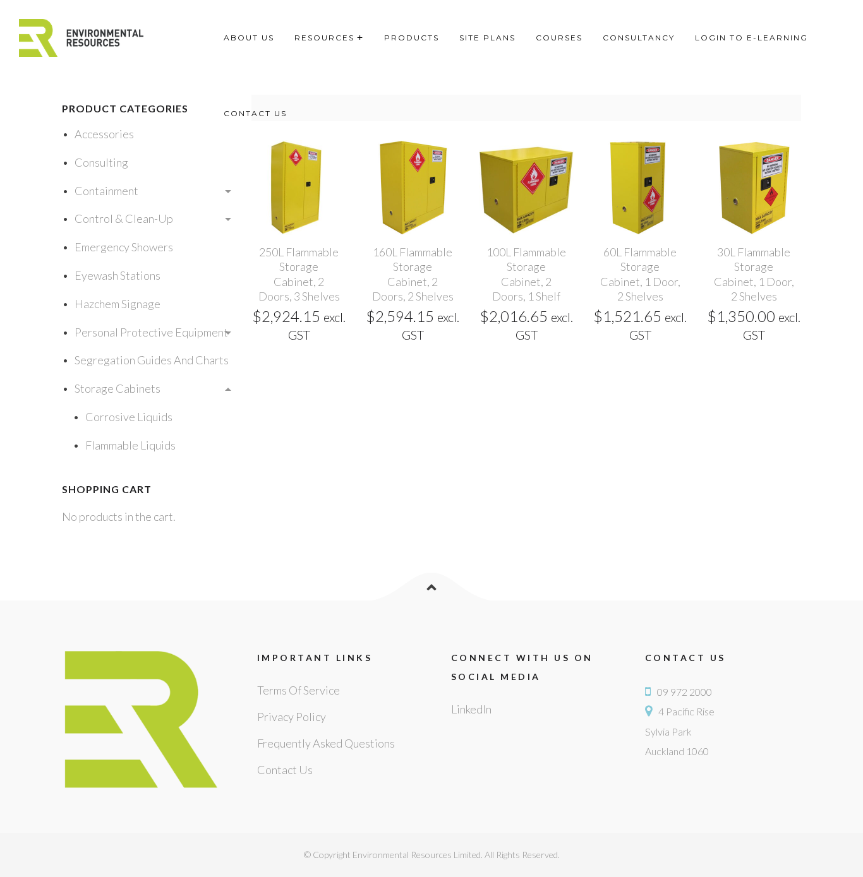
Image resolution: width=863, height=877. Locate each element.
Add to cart (299, 232)
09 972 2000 (684, 692)
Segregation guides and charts (152, 360)
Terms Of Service (298, 690)
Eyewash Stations (117, 275)
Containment (106, 191)
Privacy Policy (291, 717)
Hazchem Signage (117, 304)
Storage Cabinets (117, 388)
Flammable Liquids (130, 445)
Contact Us (285, 770)
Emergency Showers (124, 247)
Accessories (104, 134)
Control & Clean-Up (124, 218)
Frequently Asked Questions (326, 743)
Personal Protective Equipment (151, 332)
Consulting (101, 162)
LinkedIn (471, 709)
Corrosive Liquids (128, 417)
